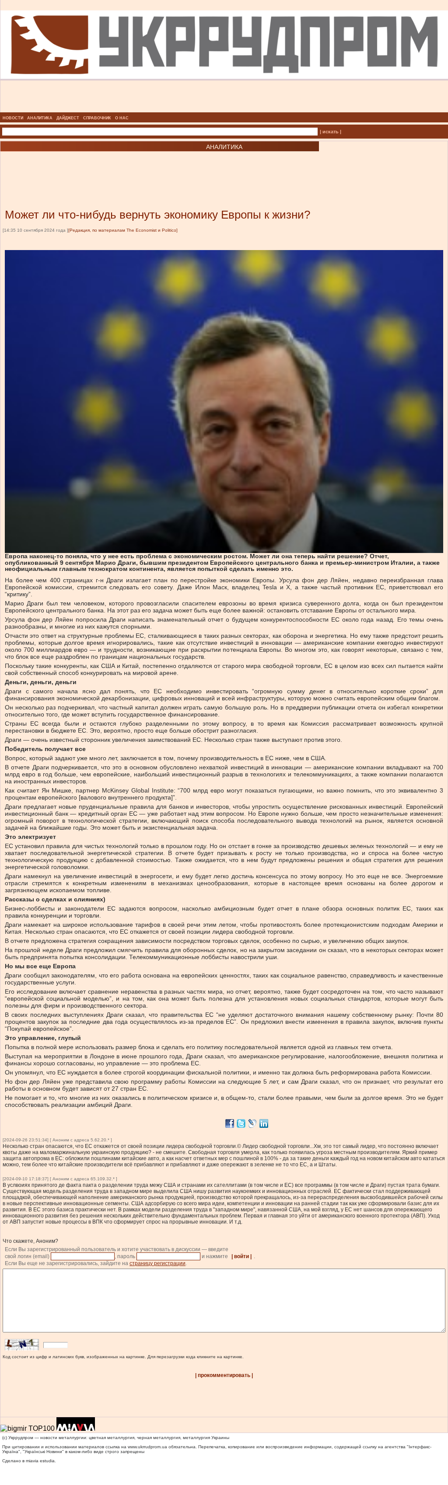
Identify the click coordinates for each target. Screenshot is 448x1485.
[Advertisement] (105, 167)
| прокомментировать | (224, 1375)
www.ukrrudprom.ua (147, 1446)
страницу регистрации (158, 1263)
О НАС (122, 118)
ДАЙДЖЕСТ (67, 118)
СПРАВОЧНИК (97, 118)
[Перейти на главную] (224, 109)
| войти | (241, 1256)
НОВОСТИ (13, 118)
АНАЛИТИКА (39, 118)
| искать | (330, 131)
